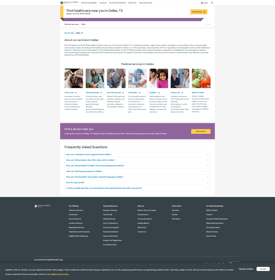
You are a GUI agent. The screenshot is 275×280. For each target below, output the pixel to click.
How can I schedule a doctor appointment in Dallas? (88, 154)
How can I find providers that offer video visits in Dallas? (90, 160)
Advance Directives (110, 236)
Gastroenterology (92, 93)
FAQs (83, 24)
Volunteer (175, 210)
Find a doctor (201, 131)
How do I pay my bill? (75, 183)
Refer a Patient (212, 210)
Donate (174, 215)
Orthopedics (133, 93)
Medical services (71, 24)
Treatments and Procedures (79, 232)
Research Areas (212, 232)
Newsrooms (142, 227)
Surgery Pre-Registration (112, 240)
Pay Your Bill (107, 215)
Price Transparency (110, 223)
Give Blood (176, 219)
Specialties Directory (76, 227)
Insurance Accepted (111, 227)
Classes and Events (76, 210)
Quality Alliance (143, 223)
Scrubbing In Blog (109, 245)
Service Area (69, 33)
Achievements (143, 215)
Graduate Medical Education (217, 219)
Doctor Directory (75, 219)
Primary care (175, 93)
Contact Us (142, 232)
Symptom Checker (110, 210)
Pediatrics (153, 93)
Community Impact (145, 219)
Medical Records (109, 219)
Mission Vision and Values (147, 210)
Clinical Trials (211, 236)
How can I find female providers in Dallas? (84, 171)
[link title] (69, 3)
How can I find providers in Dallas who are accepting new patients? (95, 166)
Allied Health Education (215, 223)
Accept (263, 269)
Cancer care (69, 93)
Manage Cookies (246, 269)
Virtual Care (73, 215)
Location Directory (76, 223)
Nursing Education (213, 227)
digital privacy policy (60, 274)
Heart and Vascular (114, 93)
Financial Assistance (110, 232)
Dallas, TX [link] (79, 33)
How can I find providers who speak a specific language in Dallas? (94, 177)
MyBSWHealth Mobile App (78, 236)
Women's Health (198, 93)
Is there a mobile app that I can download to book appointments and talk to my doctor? (104, 188)
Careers (209, 215)
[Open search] (212, 3)
